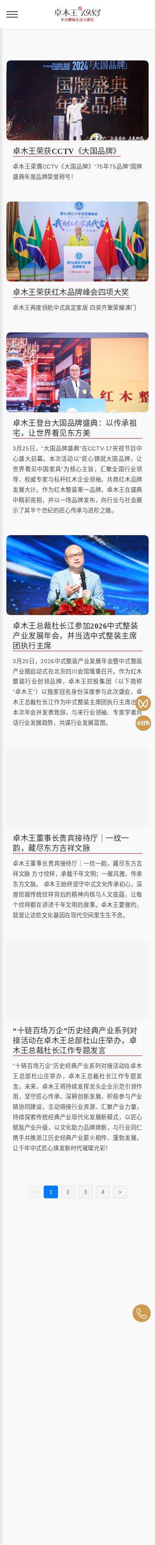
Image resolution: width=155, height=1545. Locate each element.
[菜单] (12, 14)
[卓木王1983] (143, 703)
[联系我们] (141, 1313)
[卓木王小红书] (143, 723)
